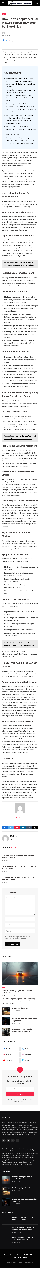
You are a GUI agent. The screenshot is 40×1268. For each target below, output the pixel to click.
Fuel (4, 14)
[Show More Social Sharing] (13, 40)
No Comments (29, 33)
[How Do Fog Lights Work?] (6, 1011)
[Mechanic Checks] (20, 3)
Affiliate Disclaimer (20, 1257)
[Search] (37, 3)
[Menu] (3, 3)
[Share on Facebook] (3, 40)
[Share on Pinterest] (9, 40)
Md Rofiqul (11, 33)
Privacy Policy (16, 1101)
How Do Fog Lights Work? (21, 1008)
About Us (7, 1254)
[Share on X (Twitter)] (6, 40)
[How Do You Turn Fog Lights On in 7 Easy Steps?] (6, 1021)
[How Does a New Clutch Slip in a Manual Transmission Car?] (6, 1032)
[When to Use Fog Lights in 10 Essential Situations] (20, 973)
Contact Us (17, 1254)
